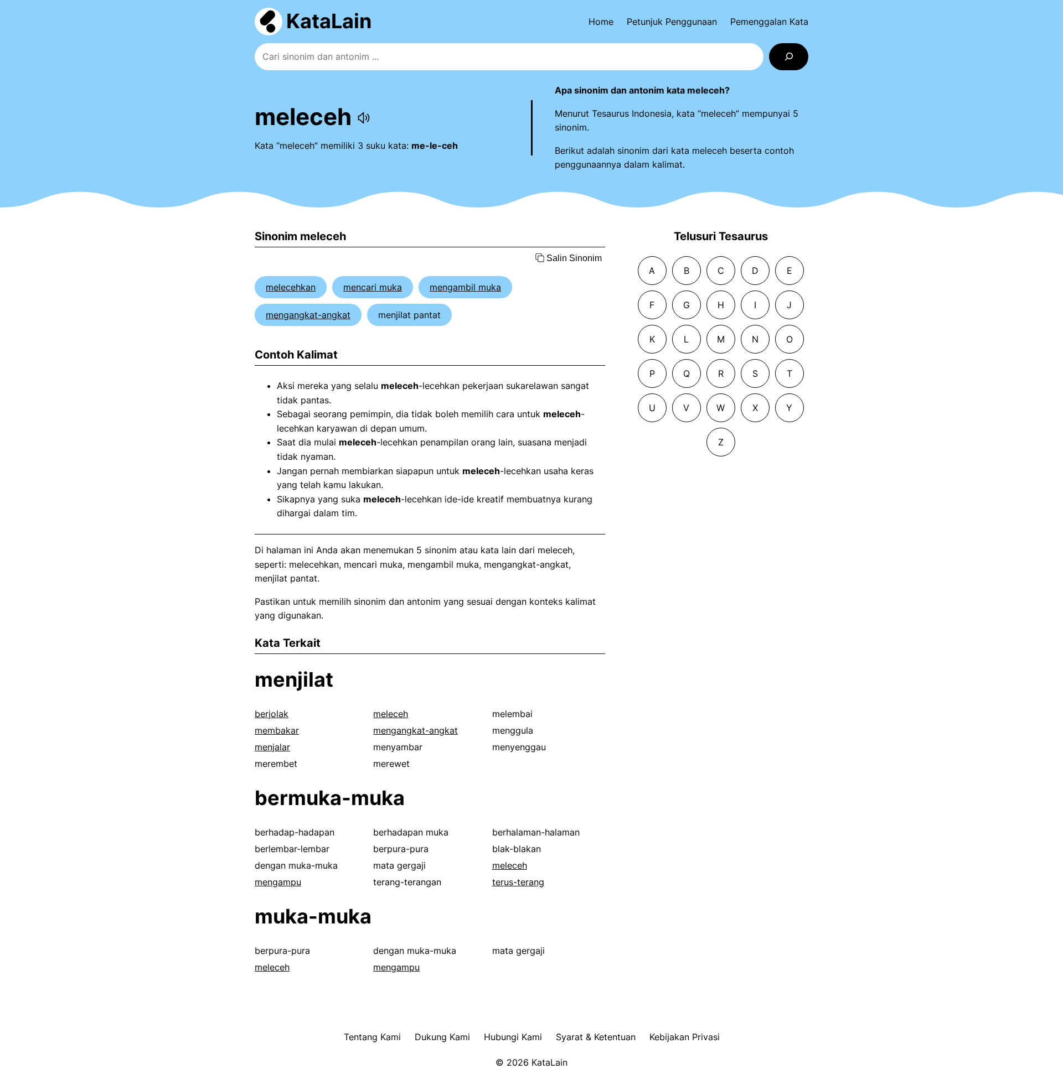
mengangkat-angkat (308, 314)
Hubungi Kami (513, 1036)
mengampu (278, 881)
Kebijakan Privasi (684, 1036)
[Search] (788, 56)
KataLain (328, 21)
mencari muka (372, 287)
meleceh (390, 713)
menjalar (272, 746)
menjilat (294, 679)
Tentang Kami (372, 1036)
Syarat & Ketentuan (596, 1036)
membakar (277, 730)
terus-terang (518, 881)
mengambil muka (465, 287)
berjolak (271, 713)
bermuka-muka (330, 798)
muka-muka (313, 916)
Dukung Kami (442, 1036)
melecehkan (291, 287)
